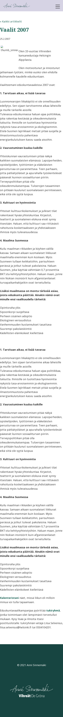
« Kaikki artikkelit (11, 21)
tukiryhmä (53, 610)
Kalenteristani (9, 598)
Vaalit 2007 (14, 29)
